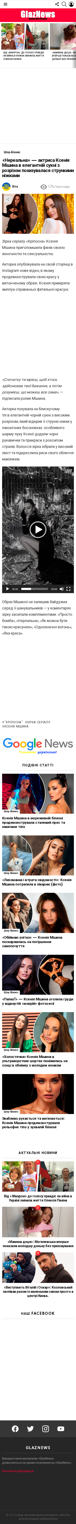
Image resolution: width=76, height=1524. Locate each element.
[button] (38, 529)
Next (74, 45)
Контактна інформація (18, 1471)
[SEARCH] (64, 4)
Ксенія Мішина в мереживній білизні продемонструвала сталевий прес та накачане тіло (33, 822)
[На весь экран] (68, 589)
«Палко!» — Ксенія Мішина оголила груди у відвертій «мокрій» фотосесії (37, 1001)
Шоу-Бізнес (11, 811)
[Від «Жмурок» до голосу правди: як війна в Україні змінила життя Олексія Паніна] (25, 36)
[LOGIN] (71, 4)
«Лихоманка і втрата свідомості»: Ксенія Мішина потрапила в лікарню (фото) (36, 882)
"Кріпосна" (13, 722)
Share (7, 199)
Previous (2, 45)
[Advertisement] (38, 106)
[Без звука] (62, 589)
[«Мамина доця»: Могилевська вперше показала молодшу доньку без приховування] (38, 1222)
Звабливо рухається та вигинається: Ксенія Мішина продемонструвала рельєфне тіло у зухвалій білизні (33, 1123)
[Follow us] (57, 4)
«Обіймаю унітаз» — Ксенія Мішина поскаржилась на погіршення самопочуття (32, 941)
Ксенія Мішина (16, 726)
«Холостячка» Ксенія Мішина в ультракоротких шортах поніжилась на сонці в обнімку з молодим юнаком (34, 1061)
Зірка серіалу (38, 722)
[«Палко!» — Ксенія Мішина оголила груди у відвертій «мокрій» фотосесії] (38, 975)
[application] (38, 529)
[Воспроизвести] (7, 589)
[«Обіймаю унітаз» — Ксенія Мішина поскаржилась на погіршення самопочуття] (38, 913)
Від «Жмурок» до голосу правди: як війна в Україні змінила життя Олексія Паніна (24, 55)
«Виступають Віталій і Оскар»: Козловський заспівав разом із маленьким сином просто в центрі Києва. (38, 1292)
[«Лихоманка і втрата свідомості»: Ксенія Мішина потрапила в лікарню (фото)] (38, 855)
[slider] (34, 589)
